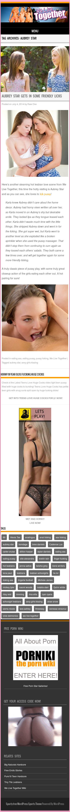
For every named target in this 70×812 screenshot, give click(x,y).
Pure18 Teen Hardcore (15, 776)
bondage (23, 544)
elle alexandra (27, 558)
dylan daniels (44, 551)
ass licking (61, 537)
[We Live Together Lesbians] (34, 21)
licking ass (8, 579)
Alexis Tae (15, 537)
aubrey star (15, 362)
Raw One (32, 104)
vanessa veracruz (57, 608)
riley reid (7, 594)
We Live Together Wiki (15, 787)
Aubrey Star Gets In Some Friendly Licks (32, 96)
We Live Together (58, 358)
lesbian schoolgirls (39, 572)
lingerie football (25, 579)
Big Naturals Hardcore (15, 764)
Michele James (45, 579)
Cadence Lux (55, 544)
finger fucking (60, 558)
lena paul (7, 572)
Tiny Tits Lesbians (13, 782)
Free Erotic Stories (13, 770)
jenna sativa (25, 565)
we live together (30, 615)
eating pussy (29, 358)
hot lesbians (9, 565)
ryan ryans (47, 594)
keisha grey (42, 565)
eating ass (16, 358)
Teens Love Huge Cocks (46, 386)
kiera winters (58, 565)
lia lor (56, 572)
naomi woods (25, 587)
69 (4, 537)
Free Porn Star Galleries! (36, 685)
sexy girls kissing (30, 362)
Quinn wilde (59, 587)
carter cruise (9, 551)
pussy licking (42, 358)
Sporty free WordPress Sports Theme (24, 804)
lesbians (21, 572)
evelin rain (44, 558)
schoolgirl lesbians (12, 601)
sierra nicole (9, 608)
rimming (20, 594)
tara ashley (25, 608)
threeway (39, 608)
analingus (30, 537)
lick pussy (45, 194)
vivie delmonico (10, 615)
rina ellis (33, 594)
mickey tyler (8, 587)
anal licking (45, 537)
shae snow (52, 601)
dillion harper (26, 551)
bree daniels (38, 544)
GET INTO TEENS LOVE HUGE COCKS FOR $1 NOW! (35, 398)
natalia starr (43, 587)
